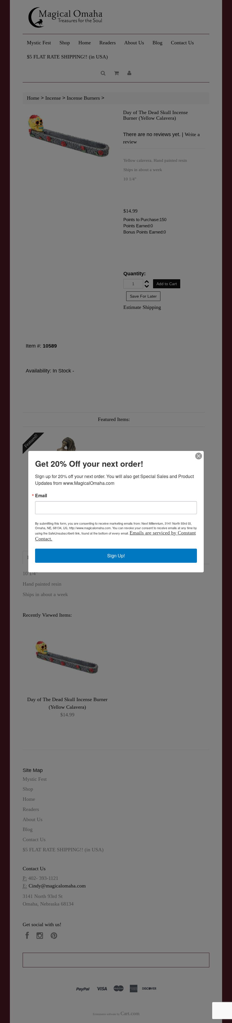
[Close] (198, 456)
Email (41, 495)
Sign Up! (116, 555)
